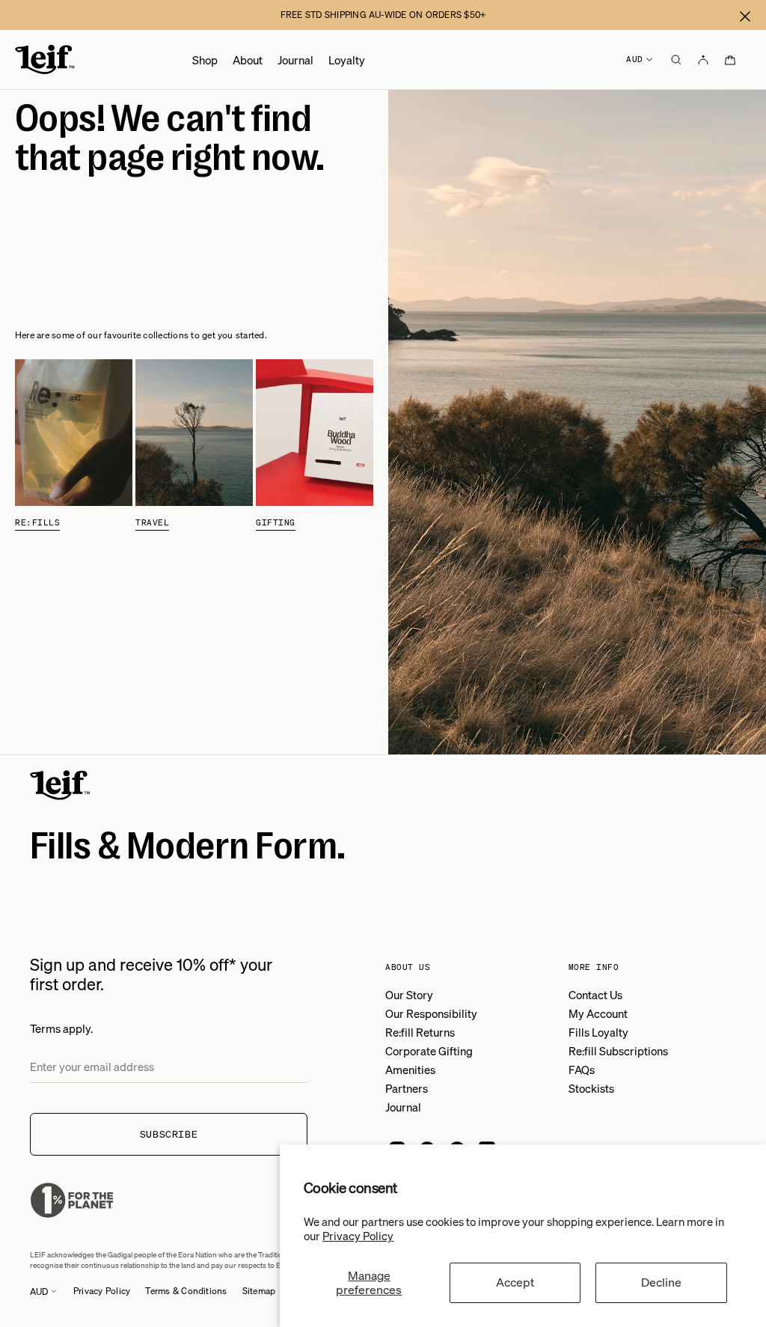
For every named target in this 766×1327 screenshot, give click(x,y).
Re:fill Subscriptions (618, 1050)
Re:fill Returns (420, 1032)
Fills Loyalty (598, 1032)
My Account (598, 1013)
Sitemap (259, 1290)
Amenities (410, 1069)
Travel (152, 522)
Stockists (591, 1088)
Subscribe (169, 1134)
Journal (295, 59)
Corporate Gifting (429, 1050)
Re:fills (37, 522)
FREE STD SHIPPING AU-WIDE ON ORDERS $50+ (383, 14)
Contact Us (595, 994)
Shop (205, 59)
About (248, 59)
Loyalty (346, 59)
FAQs (582, 1069)
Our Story (409, 994)
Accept (515, 1282)
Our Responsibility (431, 1013)
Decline (661, 1282)
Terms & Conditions (186, 1290)
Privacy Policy (357, 1235)
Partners (406, 1088)
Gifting (275, 522)
